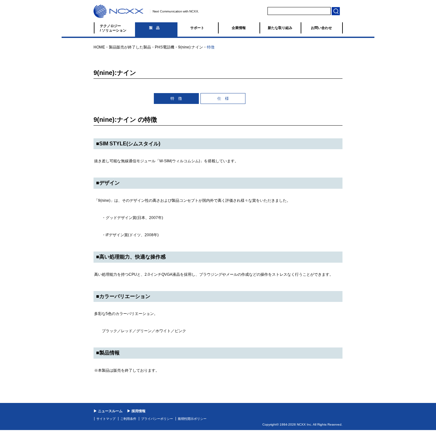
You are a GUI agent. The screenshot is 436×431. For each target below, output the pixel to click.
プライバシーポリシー (157, 418)
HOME (99, 47)
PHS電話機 (164, 47)
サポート (197, 28)
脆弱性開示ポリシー (192, 418)
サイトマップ (106, 418)
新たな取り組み (280, 28)
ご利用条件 (128, 418)
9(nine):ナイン (190, 47)
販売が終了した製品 (134, 47)
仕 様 (223, 98)
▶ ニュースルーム (108, 411)
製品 (156, 28)
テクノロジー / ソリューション (113, 28)
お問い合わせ (321, 28)
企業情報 (239, 28)
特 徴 (176, 98)
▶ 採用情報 (136, 411)
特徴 (210, 47)
